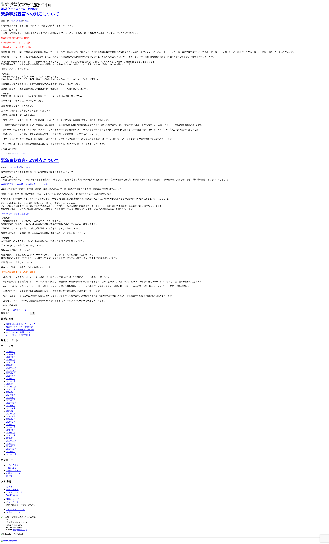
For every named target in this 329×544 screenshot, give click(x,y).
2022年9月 (10, 406)
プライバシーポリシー (16, 512)
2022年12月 (11, 403)
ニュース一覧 (12, 502)
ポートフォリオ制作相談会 (18, 335)
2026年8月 (10, 351)
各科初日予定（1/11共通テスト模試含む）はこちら (24, 184)
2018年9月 (10, 430)
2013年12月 (11, 449)
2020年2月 (10, 422)
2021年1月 (10, 414)
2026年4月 (10, 360)
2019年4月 (10, 424)
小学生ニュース (13, 473)
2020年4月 (10, 419)
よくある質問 (12, 465)
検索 (3, 313)
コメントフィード (14, 492)
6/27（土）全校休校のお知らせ (20, 329)
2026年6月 (10, 354)
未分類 (9, 476)
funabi (27, 21)
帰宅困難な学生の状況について (20, 324)
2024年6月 (10, 392)
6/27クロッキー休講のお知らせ (20, 332)
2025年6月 (10, 376)
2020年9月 (10, 416)
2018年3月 (10, 433)
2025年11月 (11, 368)
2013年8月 (10, 452)
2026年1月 (10, 365)
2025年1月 (10, 384)
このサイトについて (15, 509)
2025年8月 (10, 373)
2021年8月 (10, 411)
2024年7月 (10, 389)
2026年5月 (10, 357)
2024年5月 (10, 395)
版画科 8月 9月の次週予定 (19, 327)
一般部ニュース (19, 153)
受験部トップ (12, 499)
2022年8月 (10, 408)
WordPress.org (12, 495)
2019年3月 (10, 427)
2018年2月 (10, 435)
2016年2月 (10, 446)
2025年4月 (10, 379)
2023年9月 (10, 397)
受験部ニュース (19, 310)
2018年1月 (10, 438)
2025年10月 (11, 370)
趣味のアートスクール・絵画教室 (19, 8)
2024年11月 (11, 387)
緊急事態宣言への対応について (30, 160)
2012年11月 (11, 454)
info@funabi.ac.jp (20, 530)
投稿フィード (12, 490)
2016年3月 (10, 443)
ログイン (10, 487)
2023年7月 (10, 400)
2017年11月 (11, 441)
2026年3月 (10, 362)
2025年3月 (10, 381)
